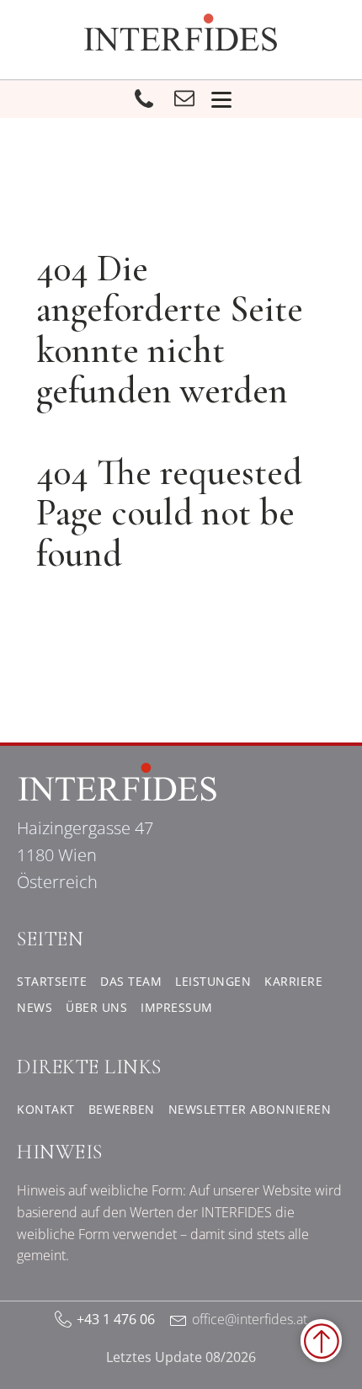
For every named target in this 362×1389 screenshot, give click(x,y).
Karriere (293, 981)
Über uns (96, 1007)
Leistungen (213, 981)
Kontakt (46, 1109)
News (34, 1007)
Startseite (52, 981)
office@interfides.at (249, 1319)
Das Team (131, 981)
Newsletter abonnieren (250, 1109)
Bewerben (121, 1109)
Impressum (177, 1007)
